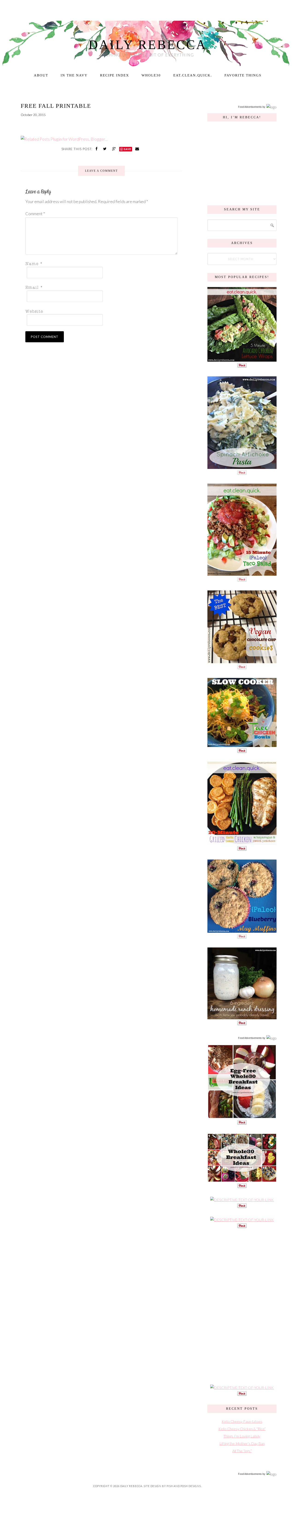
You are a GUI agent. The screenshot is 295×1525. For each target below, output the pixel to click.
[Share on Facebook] (97, 148)
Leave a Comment (101, 170)
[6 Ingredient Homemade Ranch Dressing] (242, 1017)
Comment (35, 213)
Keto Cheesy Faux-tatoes (242, 1421)
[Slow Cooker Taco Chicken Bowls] (242, 744)
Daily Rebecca (147, 45)
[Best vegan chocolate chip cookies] (242, 661)
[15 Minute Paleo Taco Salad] (242, 573)
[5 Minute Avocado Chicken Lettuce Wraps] (242, 359)
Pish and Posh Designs (184, 1485)
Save (127, 149)
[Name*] (100, 263)
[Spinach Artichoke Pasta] (242, 466)
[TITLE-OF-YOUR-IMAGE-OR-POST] (242, 1116)
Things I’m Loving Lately (242, 1436)
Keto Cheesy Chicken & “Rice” (242, 1428)
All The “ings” (242, 1451)
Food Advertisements (250, 106)
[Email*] (100, 287)
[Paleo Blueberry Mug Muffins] (242, 930)
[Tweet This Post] (105, 148)
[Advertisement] (242, 1306)
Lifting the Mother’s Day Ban (242, 1443)
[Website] (100, 311)
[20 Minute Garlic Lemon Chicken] (242, 842)
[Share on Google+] (114, 148)
